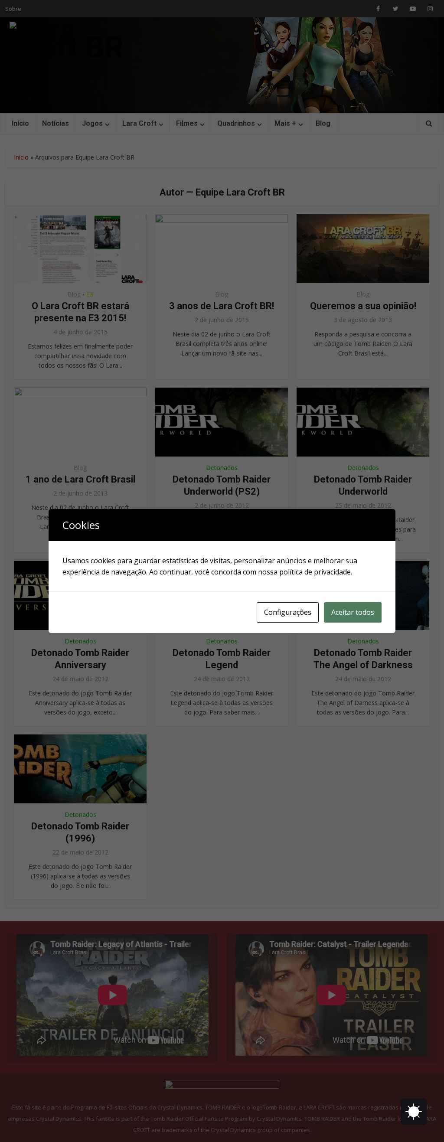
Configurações (287, 612)
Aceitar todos (352, 612)
